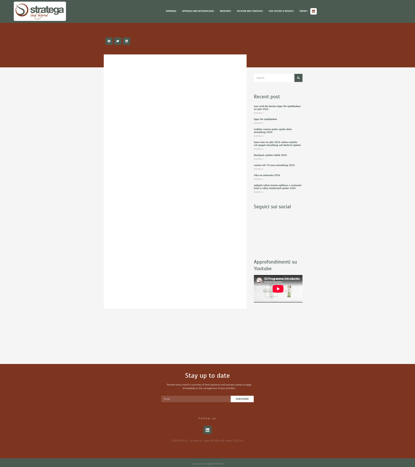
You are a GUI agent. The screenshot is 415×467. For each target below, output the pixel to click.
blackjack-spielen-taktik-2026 (270, 155)
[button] (109, 41)
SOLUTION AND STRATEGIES (250, 11)
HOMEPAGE (171, 11)
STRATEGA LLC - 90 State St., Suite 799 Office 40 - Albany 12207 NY (208, 440)
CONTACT (303, 11)
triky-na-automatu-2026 (267, 175)
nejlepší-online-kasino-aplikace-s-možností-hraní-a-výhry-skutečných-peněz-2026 (278, 187)
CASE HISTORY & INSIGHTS (281, 11)
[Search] (298, 78)
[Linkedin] (313, 11)
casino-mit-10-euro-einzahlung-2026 (274, 165)
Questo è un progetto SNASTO (207, 463)
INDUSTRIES (225, 11)
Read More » (259, 113)
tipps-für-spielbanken (265, 119)
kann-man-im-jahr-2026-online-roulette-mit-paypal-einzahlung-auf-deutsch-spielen (277, 144)
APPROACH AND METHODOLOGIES (198, 11)
